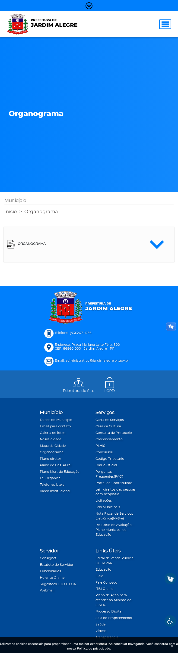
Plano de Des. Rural (55, 465)
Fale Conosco (106, 582)
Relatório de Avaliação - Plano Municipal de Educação (114, 529)
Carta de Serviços (109, 420)
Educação (103, 569)
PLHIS (100, 446)
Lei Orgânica (50, 478)
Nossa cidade (50, 439)
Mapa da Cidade (53, 446)
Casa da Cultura (108, 426)
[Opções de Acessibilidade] (170, 621)
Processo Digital (108, 611)
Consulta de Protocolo (113, 433)
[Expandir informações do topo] (89, 5)
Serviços (104, 412)
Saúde (100, 624)
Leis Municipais (107, 507)
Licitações (103, 500)
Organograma (41, 211)
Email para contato (55, 426)
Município (51, 412)
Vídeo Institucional (55, 491)
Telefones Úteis (52, 484)
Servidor (49, 551)
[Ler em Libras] (170, 578)
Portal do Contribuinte (113, 483)
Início (10, 211)
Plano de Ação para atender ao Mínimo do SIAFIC (113, 600)
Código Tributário (109, 458)
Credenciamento (109, 439)
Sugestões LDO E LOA (58, 584)
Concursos (104, 452)
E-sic (99, 576)
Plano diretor (50, 458)
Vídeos (100, 631)
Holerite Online (52, 577)
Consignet (48, 558)
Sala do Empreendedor (114, 618)
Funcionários (50, 571)
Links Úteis (108, 551)
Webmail (47, 590)
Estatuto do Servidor (56, 564)
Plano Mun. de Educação (59, 471)
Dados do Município (56, 420)
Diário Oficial (106, 465)
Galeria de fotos (52, 433)
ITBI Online (104, 589)
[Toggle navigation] (165, 24)
